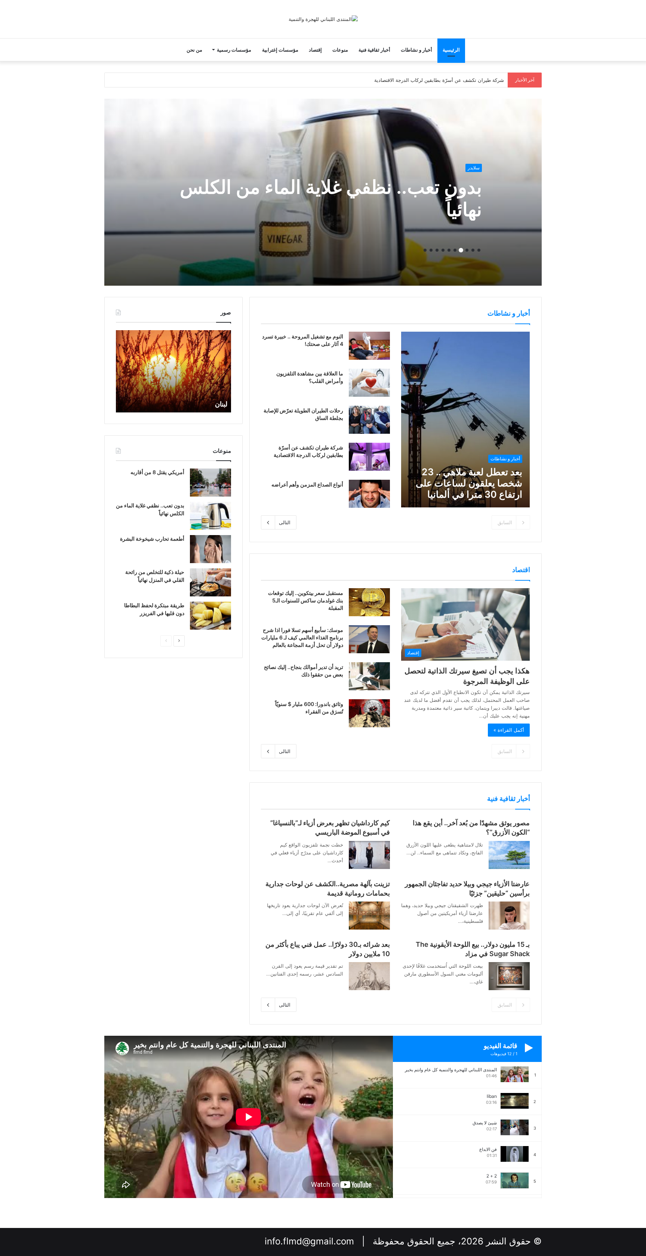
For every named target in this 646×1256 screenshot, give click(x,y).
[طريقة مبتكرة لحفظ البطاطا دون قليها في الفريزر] (210, 616)
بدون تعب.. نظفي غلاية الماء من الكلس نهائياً (331, 198)
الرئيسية (451, 50)
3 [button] (466, 250)
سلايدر (474, 168)
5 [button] (454, 250)
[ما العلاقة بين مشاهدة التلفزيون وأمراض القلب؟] (369, 383)
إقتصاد (315, 50)
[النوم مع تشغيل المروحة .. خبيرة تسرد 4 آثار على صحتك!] (369, 346)
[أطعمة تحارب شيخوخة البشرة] (210, 549)
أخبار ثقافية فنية (374, 50)
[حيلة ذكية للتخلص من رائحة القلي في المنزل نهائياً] (210, 582)
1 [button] (478, 250)
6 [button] (448, 250)
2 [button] (472, 250)
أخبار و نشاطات (416, 50)
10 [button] (425, 250)
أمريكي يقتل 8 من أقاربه (157, 472)
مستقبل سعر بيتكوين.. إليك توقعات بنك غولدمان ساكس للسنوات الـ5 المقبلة (305, 600)
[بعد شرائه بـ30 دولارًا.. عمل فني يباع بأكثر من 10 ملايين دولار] (369, 976)
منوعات (340, 50)
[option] (323, 192)
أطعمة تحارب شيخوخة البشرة (152, 538)
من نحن (194, 50)
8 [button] (437, 250)
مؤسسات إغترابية (280, 50)
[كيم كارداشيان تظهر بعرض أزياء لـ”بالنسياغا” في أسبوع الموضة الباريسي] (369, 855)
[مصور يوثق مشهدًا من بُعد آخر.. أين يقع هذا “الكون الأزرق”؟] (509, 855)
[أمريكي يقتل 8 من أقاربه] (210, 483)
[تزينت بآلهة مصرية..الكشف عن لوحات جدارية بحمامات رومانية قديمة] (369, 916)
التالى (284, 522)
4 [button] (461, 250)
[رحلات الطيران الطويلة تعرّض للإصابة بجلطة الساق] (369, 420)
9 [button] (431, 250)
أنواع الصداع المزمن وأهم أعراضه (307, 484)
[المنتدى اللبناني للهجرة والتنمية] (323, 19)
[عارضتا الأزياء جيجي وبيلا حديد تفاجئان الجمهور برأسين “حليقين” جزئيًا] (509, 916)
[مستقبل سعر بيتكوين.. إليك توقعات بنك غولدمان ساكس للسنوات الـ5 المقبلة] (369, 602)
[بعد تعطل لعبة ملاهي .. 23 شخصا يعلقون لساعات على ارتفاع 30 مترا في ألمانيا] (465, 419)
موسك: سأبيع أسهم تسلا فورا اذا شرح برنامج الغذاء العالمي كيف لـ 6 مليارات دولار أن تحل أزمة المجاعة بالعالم (302, 637)
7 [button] (443, 250)
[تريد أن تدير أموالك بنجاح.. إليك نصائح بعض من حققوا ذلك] (369, 676)
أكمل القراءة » (508, 730)
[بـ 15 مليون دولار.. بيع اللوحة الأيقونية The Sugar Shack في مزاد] (509, 976)
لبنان (221, 404)
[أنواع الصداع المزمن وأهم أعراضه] (369, 494)
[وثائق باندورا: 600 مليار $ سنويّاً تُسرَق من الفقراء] (369, 713)
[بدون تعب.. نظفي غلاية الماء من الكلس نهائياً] (210, 516)
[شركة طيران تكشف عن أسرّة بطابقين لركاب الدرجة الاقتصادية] (369, 457)
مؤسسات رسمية (234, 50)
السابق (505, 522)
